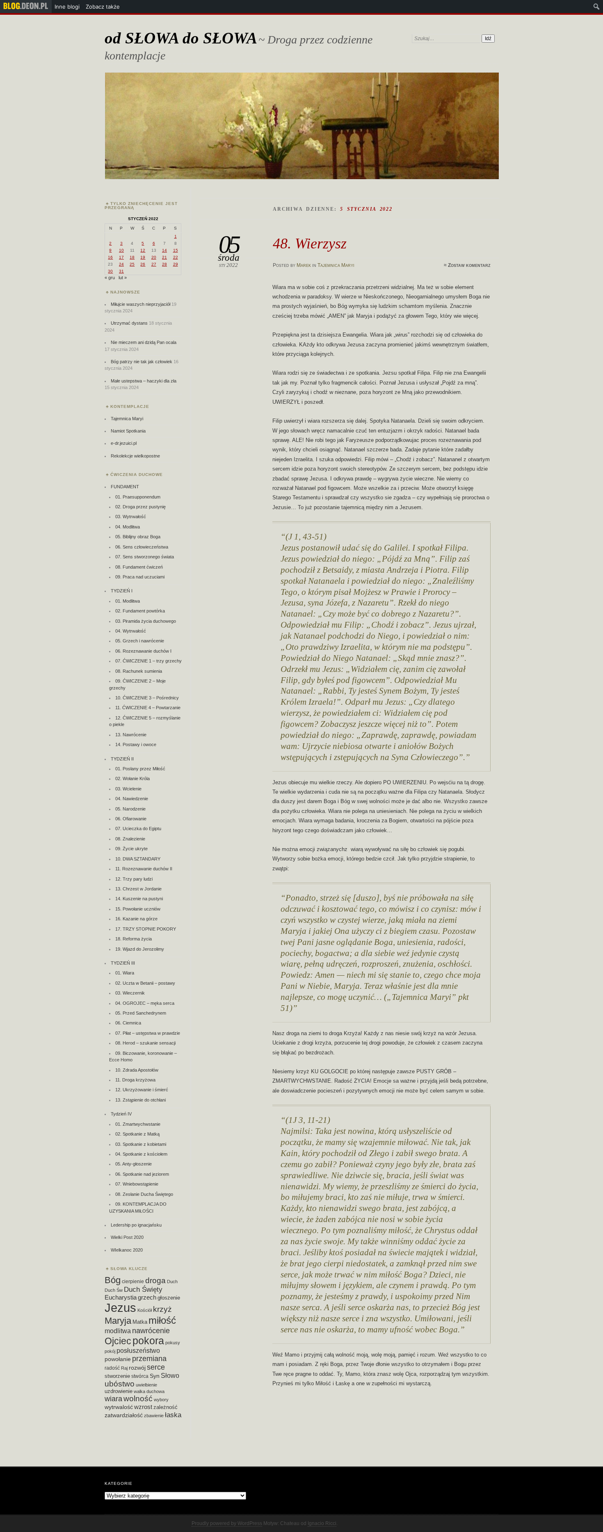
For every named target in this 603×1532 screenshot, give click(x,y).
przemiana (149, 1358)
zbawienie (154, 1415)
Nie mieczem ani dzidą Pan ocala (143, 342)
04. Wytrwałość (130, 630)
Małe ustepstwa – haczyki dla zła (143, 380)
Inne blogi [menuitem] (67, 6)
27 (153, 264)
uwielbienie (146, 1384)
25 (132, 264)
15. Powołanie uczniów (137, 908)
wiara (113, 1398)
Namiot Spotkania (128, 430)
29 (175, 264)
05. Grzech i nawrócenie (139, 640)
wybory (161, 1399)
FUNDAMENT (125, 486)
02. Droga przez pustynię (140, 506)
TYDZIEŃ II (122, 758)
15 (175, 250)
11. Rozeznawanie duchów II (143, 868)
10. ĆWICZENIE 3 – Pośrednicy (147, 697)
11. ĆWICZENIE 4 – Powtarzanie (147, 707)
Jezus (120, 1307)
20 (153, 257)
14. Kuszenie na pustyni (139, 898)
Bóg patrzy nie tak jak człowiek (141, 361)
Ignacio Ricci (322, 1523)
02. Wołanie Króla (132, 778)
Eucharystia (121, 1297)
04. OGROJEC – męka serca (144, 1003)
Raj (124, 1368)
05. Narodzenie (130, 808)
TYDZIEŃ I (121, 590)
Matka (139, 1322)
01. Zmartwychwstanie (137, 1124)
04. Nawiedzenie (131, 798)
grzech (147, 1297)
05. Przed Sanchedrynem (140, 1013)
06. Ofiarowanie (130, 818)
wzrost (143, 1406)
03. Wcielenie (128, 788)
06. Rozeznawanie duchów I (143, 651)
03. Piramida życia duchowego (145, 621)
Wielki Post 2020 (127, 1237)
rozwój (137, 1368)
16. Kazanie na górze (136, 918)
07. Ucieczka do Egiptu (138, 828)
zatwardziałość (124, 1415)
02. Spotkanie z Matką (137, 1133)
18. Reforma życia (133, 938)
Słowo (170, 1375)
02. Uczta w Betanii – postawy (145, 983)
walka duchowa (149, 1391)
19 (142, 257)
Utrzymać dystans (129, 323)
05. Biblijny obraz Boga (137, 536)
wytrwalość (119, 1407)
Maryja (118, 1321)
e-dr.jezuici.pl (124, 443)
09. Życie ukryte (131, 848)
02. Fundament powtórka (140, 610)
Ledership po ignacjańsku (136, 1224)
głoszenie (169, 1298)
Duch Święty (143, 1289)
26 (142, 264)
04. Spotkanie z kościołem (141, 1154)
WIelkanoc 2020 (127, 1249)
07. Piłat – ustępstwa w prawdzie (147, 1033)
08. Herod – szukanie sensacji (145, 1042)
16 (110, 257)
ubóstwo (120, 1383)
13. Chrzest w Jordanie (138, 888)
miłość (162, 1320)
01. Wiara (124, 972)
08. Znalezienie (130, 838)
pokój (110, 1351)
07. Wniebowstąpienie (136, 1183)
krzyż (162, 1309)
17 (121, 257)
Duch (172, 1281)
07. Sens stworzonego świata (144, 556)
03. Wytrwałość (130, 516)
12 (142, 250)
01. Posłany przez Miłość (140, 768)
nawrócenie (151, 1330)
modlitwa (118, 1330)
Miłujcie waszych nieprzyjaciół (140, 304)
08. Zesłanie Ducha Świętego (144, 1194)
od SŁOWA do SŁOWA (181, 38)
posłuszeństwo (138, 1350)
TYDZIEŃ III (123, 963)
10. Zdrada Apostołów (136, 1070)
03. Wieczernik (130, 992)
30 (110, 271)
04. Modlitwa (127, 526)
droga (155, 1280)
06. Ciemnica (128, 1022)
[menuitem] (26, 6)
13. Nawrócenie (130, 734)
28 (164, 264)
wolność (138, 1398)
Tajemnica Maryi (335, 265)
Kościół (144, 1310)
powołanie (118, 1359)
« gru (110, 277)
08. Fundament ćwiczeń (139, 567)
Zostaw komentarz (469, 265)
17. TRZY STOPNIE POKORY (145, 928)
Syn (155, 1376)
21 (164, 257)
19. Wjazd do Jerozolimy (139, 949)
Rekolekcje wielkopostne (135, 455)
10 (121, 250)
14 (164, 250)
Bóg (113, 1280)
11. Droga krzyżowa (135, 1079)
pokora (148, 1340)
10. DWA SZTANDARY (137, 858)
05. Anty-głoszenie (133, 1163)
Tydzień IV (121, 1113)
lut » (123, 277)
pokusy (172, 1342)
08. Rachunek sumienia (138, 671)
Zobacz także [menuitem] (103, 6)
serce (156, 1367)
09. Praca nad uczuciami (139, 576)
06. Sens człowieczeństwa (141, 546)
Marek (304, 265)
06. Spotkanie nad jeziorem (142, 1174)
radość (112, 1368)
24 (121, 264)
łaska (173, 1415)
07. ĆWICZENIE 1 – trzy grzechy (148, 660)
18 (132, 257)
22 (175, 257)
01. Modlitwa (127, 601)
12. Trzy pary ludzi (134, 878)
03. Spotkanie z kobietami (140, 1144)
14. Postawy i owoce (135, 744)
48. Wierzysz (310, 243)
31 (121, 271)
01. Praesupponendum (137, 496)
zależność (165, 1407)
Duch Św (114, 1290)
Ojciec (118, 1341)
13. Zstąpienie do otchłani (140, 1099)
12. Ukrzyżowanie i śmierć (141, 1089)
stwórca (139, 1376)
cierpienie (133, 1281)
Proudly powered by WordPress (227, 1523)
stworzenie (117, 1376)
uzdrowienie (118, 1391)
